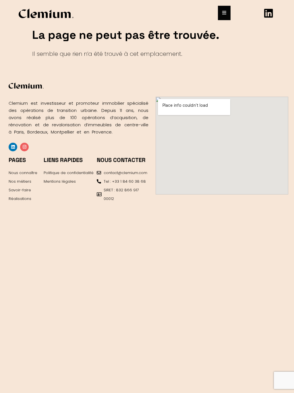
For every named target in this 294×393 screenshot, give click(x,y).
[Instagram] (24, 147)
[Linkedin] (269, 13)
